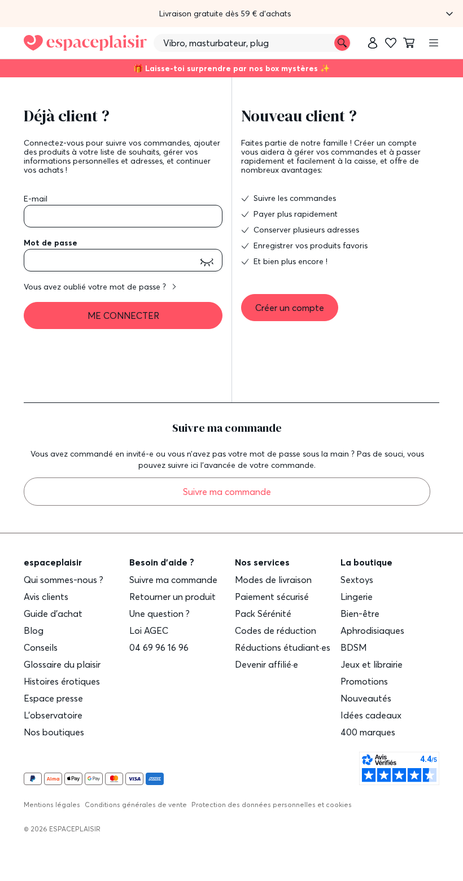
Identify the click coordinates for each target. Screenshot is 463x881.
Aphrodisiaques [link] (372, 630)
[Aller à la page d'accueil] (85, 43)
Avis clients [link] (46, 596)
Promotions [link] (364, 681)
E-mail (35, 199)
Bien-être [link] (359, 613)
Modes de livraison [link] (273, 579)
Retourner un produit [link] (172, 596)
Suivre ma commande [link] (173, 579)
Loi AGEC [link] (148, 630)
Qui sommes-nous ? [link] (63, 579)
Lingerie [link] (356, 596)
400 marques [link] (367, 732)
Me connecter (123, 315)
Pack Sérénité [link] (263, 613)
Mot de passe (50, 243)
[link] (372, 43)
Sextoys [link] (356, 579)
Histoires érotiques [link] (62, 681)
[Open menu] (433, 43)
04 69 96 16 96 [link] (159, 647)
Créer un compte (289, 307)
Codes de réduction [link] (275, 630)
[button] (231, 13)
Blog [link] (33, 630)
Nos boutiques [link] (54, 732)
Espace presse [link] (53, 698)
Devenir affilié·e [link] (266, 664)
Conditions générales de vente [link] (136, 804)
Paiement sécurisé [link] (272, 596)
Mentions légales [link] (52, 804)
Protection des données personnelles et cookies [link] (271, 804)
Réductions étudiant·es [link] (282, 647)
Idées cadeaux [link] (370, 715)
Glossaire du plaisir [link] (62, 664)
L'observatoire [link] (53, 715)
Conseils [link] (41, 647)
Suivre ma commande (227, 491)
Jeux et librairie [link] (371, 664)
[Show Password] (206, 262)
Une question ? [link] (159, 613)
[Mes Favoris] (390, 43)
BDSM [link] (353, 647)
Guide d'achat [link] (53, 613)
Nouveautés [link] (365, 698)
